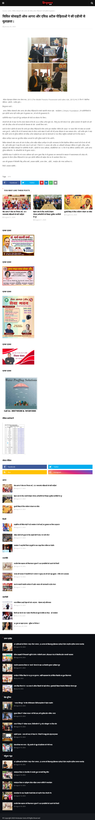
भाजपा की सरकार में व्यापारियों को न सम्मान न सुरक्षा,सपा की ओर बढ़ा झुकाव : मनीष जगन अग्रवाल (41, 574)
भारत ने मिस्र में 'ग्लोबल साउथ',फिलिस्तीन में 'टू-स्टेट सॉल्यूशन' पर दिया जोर (35, 724)
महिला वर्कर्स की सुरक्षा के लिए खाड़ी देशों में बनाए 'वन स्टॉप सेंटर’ (32, 535)
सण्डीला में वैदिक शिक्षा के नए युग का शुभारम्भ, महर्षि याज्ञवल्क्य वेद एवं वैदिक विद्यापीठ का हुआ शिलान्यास (42, 675)
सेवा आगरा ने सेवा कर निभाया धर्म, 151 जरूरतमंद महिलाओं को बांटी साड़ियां (14, 212)
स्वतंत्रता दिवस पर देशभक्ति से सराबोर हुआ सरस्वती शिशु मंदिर (31, 772)
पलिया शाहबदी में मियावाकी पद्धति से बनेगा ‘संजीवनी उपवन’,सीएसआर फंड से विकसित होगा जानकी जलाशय (43, 654)
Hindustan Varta (20, 818)
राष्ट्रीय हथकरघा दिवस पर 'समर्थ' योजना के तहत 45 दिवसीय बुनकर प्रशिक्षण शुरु (37, 665)
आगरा (9, 11)
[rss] (24, 472)
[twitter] (70, 467)
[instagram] (70, 472)
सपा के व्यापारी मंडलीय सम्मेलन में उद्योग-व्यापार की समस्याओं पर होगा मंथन (35, 584)
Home (4, 11)
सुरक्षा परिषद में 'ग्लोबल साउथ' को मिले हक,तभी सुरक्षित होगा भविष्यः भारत (35, 713)
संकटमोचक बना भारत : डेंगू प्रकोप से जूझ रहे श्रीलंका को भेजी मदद (33, 745)
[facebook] (24, 467)
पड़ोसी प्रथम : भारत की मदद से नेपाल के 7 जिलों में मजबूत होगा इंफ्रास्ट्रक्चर (36, 734)
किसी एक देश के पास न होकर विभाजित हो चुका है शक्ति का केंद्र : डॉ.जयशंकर (36, 613)
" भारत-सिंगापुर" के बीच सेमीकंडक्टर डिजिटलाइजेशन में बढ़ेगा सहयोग (33, 703)
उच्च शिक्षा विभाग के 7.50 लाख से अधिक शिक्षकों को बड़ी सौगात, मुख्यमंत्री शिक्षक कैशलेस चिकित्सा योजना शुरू (45, 686)
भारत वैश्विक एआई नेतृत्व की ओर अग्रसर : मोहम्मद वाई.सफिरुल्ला (32, 602)
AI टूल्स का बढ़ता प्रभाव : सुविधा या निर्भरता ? (27, 623)
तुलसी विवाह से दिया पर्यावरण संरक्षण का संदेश (78, 211)
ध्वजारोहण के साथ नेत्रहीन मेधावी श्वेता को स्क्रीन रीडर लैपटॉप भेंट (33, 793)
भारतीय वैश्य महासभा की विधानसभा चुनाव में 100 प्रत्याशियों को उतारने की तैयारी (36, 563)
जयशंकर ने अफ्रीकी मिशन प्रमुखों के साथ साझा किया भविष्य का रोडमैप (34, 545)
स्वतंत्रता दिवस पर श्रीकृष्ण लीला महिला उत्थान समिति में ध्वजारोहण (33, 782)
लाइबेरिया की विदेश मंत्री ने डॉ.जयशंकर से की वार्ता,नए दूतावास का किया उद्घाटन (37, 524)
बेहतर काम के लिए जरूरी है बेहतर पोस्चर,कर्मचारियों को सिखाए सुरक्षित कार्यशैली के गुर (47, 214)
